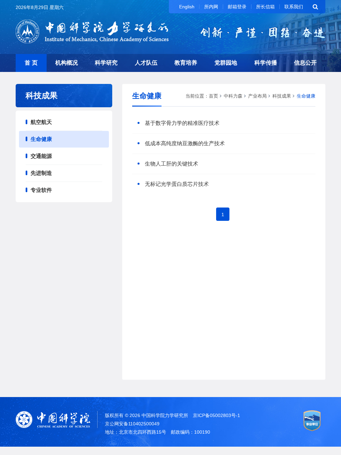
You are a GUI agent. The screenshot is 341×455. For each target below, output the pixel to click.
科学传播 (265, 63)
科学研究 (106, 63)
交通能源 (41, 156)
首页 (213, 96)
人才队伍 (146, 63)
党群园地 (225, 63)
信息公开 (305, 63)
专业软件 (41, 190)
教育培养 (185, 63)
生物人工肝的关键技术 (171, 164)
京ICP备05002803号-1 (216, 415)
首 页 (31, 63)
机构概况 (66, 63)
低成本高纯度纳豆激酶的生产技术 (185, 143)
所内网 (211, 6)
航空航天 (41, 122)
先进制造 (41, 173)
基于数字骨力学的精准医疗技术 (182, 123)
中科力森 (233, 96)
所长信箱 (265, 6)
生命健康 (41, 139)
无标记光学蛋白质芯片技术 (177, 184)
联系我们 (293, 6)
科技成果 (281, 96)
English (186, 6)
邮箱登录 (237, 6)
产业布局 (257, 96)
